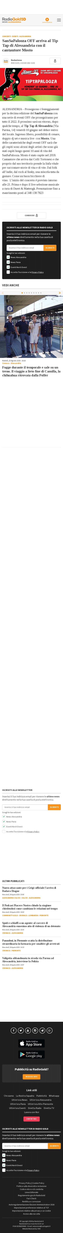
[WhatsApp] (49, 1030)
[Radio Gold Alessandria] (14, 19)
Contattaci (31, 1119)
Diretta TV (49, 1108)
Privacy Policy (38, 272)
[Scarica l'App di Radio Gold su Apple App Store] (31, 1043)
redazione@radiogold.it (41, 1226)
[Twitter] (21, 1030)
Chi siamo (9, 1095)
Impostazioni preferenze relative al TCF (31, 1207)
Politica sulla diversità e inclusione (31, 1186)
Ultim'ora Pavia (18, 1104)
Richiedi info (32, 1077)
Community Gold (10, 915)
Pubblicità (41, 1095)
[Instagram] (35, 1030)
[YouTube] (28, 1030)
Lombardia (33, 915)
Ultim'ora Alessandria (40, 1100)
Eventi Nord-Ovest (18, 267)
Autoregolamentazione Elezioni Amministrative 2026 (31, 1204)
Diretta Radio (34, 1108)
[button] (60, 293)
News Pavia (15, 262)
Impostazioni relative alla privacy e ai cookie (31, 1210)
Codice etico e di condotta (31, 1189)
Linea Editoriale (31, 1192)
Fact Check (31, 1198)
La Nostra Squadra (25, 1095)
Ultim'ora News (19, 1100)
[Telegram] (42, 1030)
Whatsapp (54, 1095)
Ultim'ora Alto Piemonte (40, 1104)
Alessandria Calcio (11, 898)
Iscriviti (50, 247)
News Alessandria (18, 257)
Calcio (25, 898)
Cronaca (5, 363)
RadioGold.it (39, 1221)
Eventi (15, 36)
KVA (39, 1229)
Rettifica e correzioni (31, 1201)
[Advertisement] (31, 413)
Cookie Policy (38, 1183)
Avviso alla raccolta (31, 1213)
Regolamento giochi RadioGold (31, 1195)
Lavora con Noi (31, 1112)
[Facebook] (14, 1030)
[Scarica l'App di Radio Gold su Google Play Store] (31, 1054)
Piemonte (44, 915)
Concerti (6, 36)
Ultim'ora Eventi (17, 1108)
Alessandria (25, 36)
